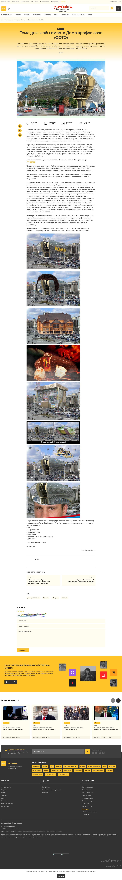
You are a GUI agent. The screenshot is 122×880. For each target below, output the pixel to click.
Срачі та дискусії (78, 15)
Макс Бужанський (50, 774)
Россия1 (82, 766)
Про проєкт (46, 787)
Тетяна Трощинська (98, 770)
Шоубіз (26, 15)
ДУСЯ (61, 53)
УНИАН (31, 162)
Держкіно (58, 766)
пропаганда (112, 766)
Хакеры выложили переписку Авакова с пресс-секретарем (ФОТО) (44, 728)
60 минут (87, 770)
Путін (104, 766)
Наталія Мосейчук (37, 774)
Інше (11, 20)
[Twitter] (20, 130)
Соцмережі (65, 15)
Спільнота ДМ (12, 682)
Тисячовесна (36, 766)
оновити (20, 611)
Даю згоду (61, 876)
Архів (90, 15)
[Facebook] (20, 126)
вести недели (68, 770)
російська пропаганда (94, 766)
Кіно (55, 15)
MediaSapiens (15, 1)
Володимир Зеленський (70, 766)
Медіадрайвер (54, 1)
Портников (110, 770)
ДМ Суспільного (25, 1)
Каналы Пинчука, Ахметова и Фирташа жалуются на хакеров (13, 728)
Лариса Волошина (64, 774)
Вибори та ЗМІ (87, 806)
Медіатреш (37, 15)
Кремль (46, 770)
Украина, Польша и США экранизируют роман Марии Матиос (81, 580)
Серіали (18, 15)
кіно (52, 766)
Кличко (45, 598)
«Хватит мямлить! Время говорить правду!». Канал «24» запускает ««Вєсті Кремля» (39, 581)
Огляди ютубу (6, 15)
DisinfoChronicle (44, 1)
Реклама (45, 793)
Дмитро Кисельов (56, 770)
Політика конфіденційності (51, 790)
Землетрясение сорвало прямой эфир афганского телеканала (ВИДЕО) (106, 728)
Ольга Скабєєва (37, 770)
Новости (6, 20)
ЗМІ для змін (34, 1)
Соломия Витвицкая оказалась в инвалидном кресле (73, 728)
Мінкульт (45, 766)
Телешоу (48, 15)
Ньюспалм (85, 815)
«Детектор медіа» (10, 826)
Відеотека (85, 804)
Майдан (55, 598)
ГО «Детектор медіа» (115, 1)
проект (64, 598)
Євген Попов (78, 770)
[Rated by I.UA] (57, 854)
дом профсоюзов (33, 598)
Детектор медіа (5, 1)
